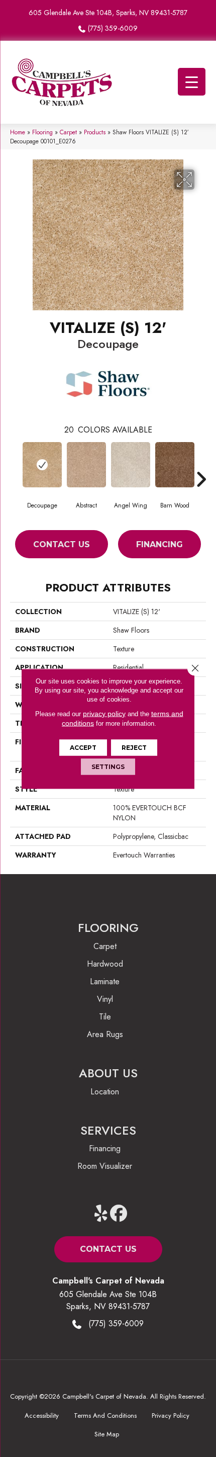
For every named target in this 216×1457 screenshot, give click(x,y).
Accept (83, 747)
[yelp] (101, 1214)
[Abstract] (86, 465)
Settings (108, 766)
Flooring (42, 132)
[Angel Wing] (131, 465)
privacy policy (104, 713)
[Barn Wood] (175, 465)
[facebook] (119, 1214)
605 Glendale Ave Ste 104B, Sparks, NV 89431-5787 (108, 13)
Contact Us (61, 544)
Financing (159, 544)
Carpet (68, 132)
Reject (134, 747)
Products (94, 132)
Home (17, 132)
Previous (15, 464)
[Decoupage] (42, 465)
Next (200, 464)
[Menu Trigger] (191, 82)
